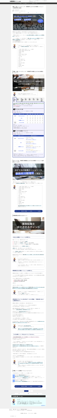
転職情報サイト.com (15, 1)
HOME (20, 3)
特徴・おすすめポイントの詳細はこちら (31, 139)
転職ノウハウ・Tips (34, 3)
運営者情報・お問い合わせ (24, 413)
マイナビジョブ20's (21, 122)
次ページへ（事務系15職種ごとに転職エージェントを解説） (28, 211)
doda (21, 142)
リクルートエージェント (21, 138)
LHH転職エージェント (21, 120)
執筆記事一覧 (43, 405)
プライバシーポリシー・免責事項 (32, 413)
